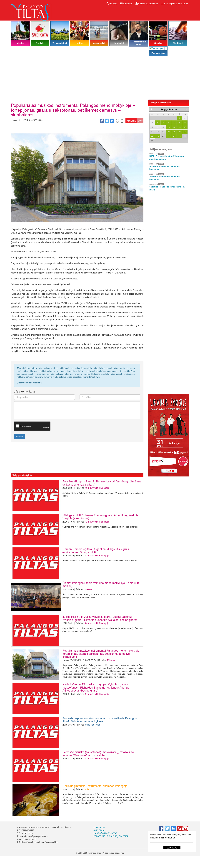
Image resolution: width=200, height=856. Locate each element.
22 (179, 131)
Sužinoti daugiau (167, 837)
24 (152, 136)
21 (174, 131)
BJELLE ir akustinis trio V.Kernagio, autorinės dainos (166, 158)
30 (185, 136)
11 (158, 127)
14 (174, 127)
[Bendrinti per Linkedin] (112, 120)
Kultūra (88, 789)
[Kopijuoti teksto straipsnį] (122, 120)
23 (185, 131)
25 (158, 136)
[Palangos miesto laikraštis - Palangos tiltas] (31, 9)
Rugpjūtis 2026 (169, 109)
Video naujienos (92, 724)
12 (163, 127)
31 (152, 140)
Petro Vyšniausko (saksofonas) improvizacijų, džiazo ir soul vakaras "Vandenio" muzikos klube (99, 753)
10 (152, 127)
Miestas (88, 589)
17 (152, 131)
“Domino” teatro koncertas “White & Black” (167, 188)
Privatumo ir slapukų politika (110, 836)
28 (174, 136)
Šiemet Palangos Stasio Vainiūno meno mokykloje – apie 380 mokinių (100, 584)
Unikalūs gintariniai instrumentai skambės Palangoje (94, 786)
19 (163, 131)
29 (179, 136)
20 (169, 131)
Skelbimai (99, 830)
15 (179, 127)
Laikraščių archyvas (148, 3)
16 (185, 127)
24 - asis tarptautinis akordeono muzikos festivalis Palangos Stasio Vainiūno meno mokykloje (99, 719)
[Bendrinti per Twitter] (107, 120)
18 (158, 131)
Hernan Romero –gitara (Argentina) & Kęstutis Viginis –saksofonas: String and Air (95, 550)
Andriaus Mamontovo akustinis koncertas (164, 168)
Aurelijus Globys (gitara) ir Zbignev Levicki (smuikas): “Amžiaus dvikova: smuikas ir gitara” (101, 482)
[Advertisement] (100, 79)
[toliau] (186, 109)
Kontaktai (127, 3)
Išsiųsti (19, 436)
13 (169, 127)
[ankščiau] (151, 109)
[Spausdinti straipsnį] (117, 120)
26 (163, 136)
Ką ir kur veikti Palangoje (97, 487)
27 (169, 136)
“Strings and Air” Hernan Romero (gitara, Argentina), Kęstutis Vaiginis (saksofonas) (100, 516)
